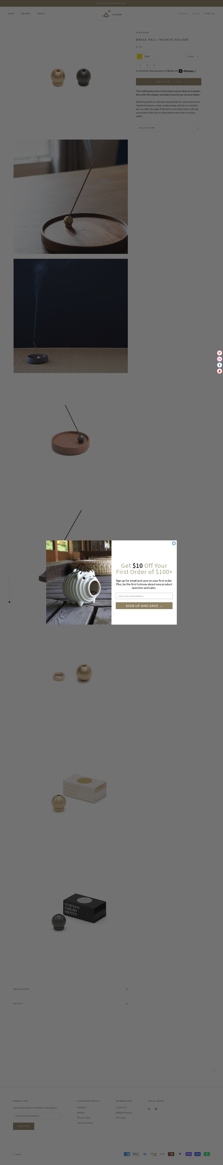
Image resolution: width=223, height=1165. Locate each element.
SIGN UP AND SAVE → (144, 606)
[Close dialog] (173, 543)
